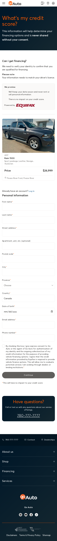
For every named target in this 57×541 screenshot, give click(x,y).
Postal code (8, 254)
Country (6, 293)
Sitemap (47, 535)
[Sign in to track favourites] (51, 122)
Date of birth (8, 306)
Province (6, 280)
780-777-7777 (28, 415)
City (4, 267)
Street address (9, 228)
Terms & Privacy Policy (29, 535)
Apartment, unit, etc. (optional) (16, 241)
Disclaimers (11, 535)
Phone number (9, 333)
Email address (9, 320)
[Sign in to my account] (53, 3)
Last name (7, 215)
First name (7, 202)
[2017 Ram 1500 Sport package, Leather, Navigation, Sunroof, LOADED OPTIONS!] (28, 136)
